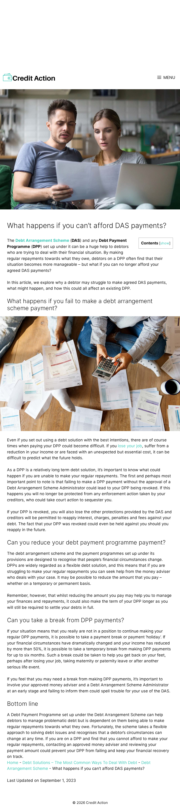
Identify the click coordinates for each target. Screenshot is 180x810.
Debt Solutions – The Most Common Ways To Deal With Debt (79, 762)
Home (12, 762)
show (164, 243)
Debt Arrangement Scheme (42, 240)
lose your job (130, 446)
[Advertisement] (90, 35)
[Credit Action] (29, 77)
